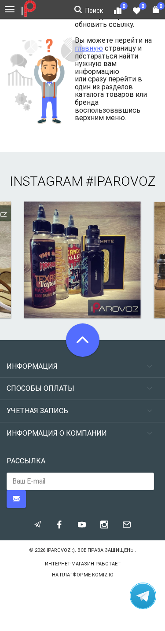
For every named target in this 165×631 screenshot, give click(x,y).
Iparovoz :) (61, 550)
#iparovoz (120, 181)
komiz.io (103, 575)
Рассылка (26, 461)
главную (89, 48)
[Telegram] (143, 596)
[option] (82, 260)
